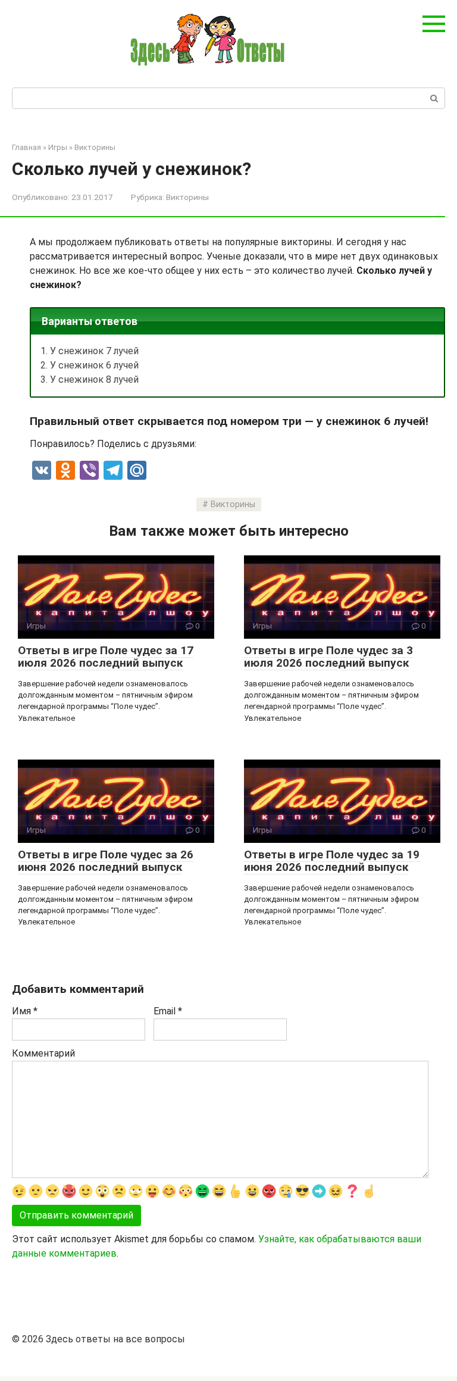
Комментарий (43, 1053)
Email (168, 1011)
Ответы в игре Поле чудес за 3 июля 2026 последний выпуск (328, 656)
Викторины (187, 197)
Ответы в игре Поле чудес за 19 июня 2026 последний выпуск (332, 861)
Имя (24, 1011)
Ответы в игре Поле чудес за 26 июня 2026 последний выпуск (105, 861)
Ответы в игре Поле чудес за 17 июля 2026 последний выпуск (105, 656)
